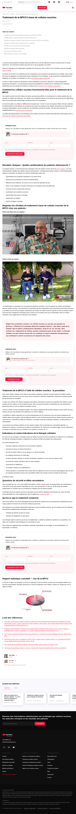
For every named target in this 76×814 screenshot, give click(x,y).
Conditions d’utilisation (19, 149)
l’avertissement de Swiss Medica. (48, 149)
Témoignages (50, 759)
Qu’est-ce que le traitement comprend (13, 51)
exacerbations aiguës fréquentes (40, 78)
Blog (48, 771)
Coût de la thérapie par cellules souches (32, 765)
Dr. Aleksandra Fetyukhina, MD (19, 134)
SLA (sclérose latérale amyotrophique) (7, 759)
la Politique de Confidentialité (32, 149)
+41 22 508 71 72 (8, 2)
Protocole (49, 765)
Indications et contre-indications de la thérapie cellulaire (17, 45)
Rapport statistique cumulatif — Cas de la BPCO (15, 53)
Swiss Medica (9, 7)
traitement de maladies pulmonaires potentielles (16, 116)
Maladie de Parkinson (7, 768)
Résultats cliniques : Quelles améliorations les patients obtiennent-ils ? (20, 37)
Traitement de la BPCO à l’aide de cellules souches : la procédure (19, 43)
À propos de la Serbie (52, 768)
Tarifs (48, 762)
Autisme (4, 756)
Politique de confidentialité (30, 808)
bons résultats (61, 169)
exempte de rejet (44, 494)
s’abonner (39, 723)
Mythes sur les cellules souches (30, 768)
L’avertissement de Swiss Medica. (48, 375)
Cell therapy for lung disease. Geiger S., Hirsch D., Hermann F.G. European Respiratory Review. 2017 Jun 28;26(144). (35, 648)
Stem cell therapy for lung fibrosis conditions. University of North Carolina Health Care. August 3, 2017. (31, 644)
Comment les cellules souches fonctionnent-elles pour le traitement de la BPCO (22, 35)
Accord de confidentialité (54, 808)
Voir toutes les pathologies (9, 774)
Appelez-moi (42, 7)
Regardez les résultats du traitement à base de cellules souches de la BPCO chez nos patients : (26, 40)
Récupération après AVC (8, 762)
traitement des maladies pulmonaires (49, 86)
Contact (49, 777)
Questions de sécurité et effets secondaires (14, 48)
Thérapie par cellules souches (30, 759)
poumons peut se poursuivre (24, 110)
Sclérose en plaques (7, 765)
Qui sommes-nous (52, 756)
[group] (12, 699)
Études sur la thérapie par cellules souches (31, 756)
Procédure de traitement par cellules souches (31, 762)
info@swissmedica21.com (9, 742)
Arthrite (4, 771)
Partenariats (50, 774)
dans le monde (6, 70)
